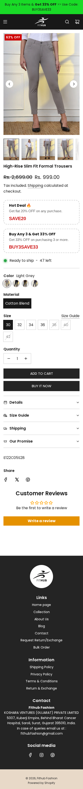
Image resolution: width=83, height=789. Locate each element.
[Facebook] (30, 755)
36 (43, 324)
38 (54, 324)
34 (31, 324)
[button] (9, 84)
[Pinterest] (52, 755)
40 (65, 324)
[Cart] (77, 22)
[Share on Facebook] (6, 479)
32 (20, 324)
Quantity (11, 349)
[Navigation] (5, 22)
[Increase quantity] (26, 358)
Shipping (35, 185)
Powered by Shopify (41, 783)
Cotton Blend (17, 303)
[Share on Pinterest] (28, 479)
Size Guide (70, 315)
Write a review (42, 521)
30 (8, 324)
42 (8, 336)
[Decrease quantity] (9, 358)
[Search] (67, 22)
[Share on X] (17, 479)
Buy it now (41, 386)
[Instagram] (41, 755)
